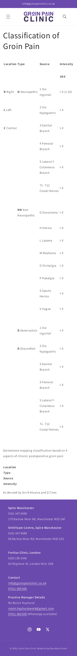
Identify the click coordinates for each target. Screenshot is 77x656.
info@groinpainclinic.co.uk (27, 583)
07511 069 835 (17, 589)
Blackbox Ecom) (58, 648)
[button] (8, 16)
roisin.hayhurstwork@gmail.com (31, 608)
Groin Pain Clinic (27, 648)
